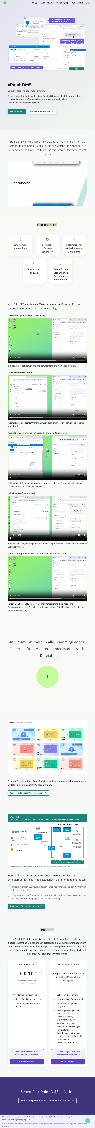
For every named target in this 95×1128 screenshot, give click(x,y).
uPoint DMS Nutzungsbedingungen (14, 1119)
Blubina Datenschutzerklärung (26, 1117)
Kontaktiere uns (26, 1061)
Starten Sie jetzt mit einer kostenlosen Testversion (27, 1053)
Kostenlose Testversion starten (24, 906)
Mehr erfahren (16, 111)
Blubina (5, 1117)
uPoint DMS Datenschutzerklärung (57, 1117)
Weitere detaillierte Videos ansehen (26, 793)
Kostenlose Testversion (40, 111)
